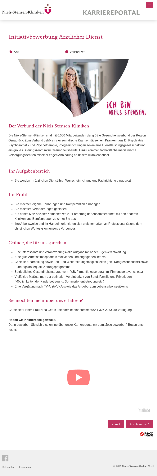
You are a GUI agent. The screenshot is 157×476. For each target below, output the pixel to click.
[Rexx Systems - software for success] (146, 434)
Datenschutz (9, 467)
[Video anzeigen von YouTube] (78, 378)
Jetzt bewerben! (139, 424)
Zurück (116, 424)
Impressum (25, 467)
